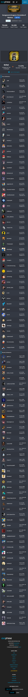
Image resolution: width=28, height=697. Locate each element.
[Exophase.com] (6, 2)
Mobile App (14, 654)
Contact (14, 660)
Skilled (6, 65)
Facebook (14, 680)
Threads (14, 676)
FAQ (14, 653)
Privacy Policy (14, 666)
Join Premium (14, 670)
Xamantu (16, 645)
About (14, 658)
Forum (20, 20)
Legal (14, 662)
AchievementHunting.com (14, 682)
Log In (24, 2)
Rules (14, 656)
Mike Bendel (16, 643)
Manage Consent (14, 664)
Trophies (8, 20)
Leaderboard (15, 20)
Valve (19, 647)
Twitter (14, 678)
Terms (14, 668)
